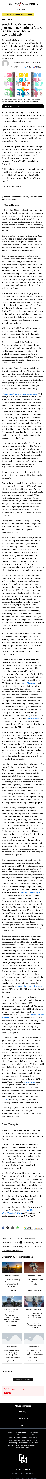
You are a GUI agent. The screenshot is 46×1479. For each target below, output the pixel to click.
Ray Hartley (28, 1246)
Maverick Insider (23, 1406)
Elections (17, 1242)
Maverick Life (7, 1238)
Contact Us (23, 1418)
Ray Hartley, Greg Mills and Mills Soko (26, 62)
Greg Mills (6, 1246)
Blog (23, 1425)
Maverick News (30, 1238)
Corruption (39, 1242)
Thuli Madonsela (27, 1242)
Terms (27, 1469)
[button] (27, 67)
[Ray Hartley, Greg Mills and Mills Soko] (5, 63)
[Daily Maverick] (23, 4)
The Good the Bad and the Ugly (12, 1250)
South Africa (18, 1238)
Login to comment (23, 1379)
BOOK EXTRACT (17, 1246)
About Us (23, 1411)
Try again (8, 1392)
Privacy (19, 1469)
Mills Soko (38, 1246)
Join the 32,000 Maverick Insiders (21, 1437)
